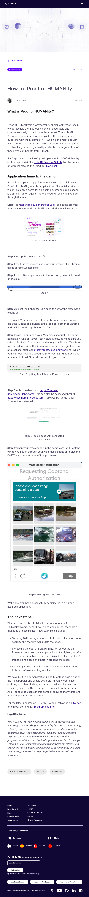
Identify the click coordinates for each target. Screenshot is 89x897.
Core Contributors (35, 812)
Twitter (77, 703)
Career (30, 816)
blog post (51, 165)
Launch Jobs (13, 816)
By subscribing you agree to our (23, 873)
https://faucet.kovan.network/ (50, 349)
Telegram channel (44, 706)
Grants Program (34, 820)
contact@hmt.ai (17, 882)
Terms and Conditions (69, 882)
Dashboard (12, 809)
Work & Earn (13, 820)
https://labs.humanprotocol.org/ (37, 204)
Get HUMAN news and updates (24, 857)
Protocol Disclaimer (42, 882)
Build (9, 805)
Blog (9, 813)
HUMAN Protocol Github (48, 162)
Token (30, 809)
